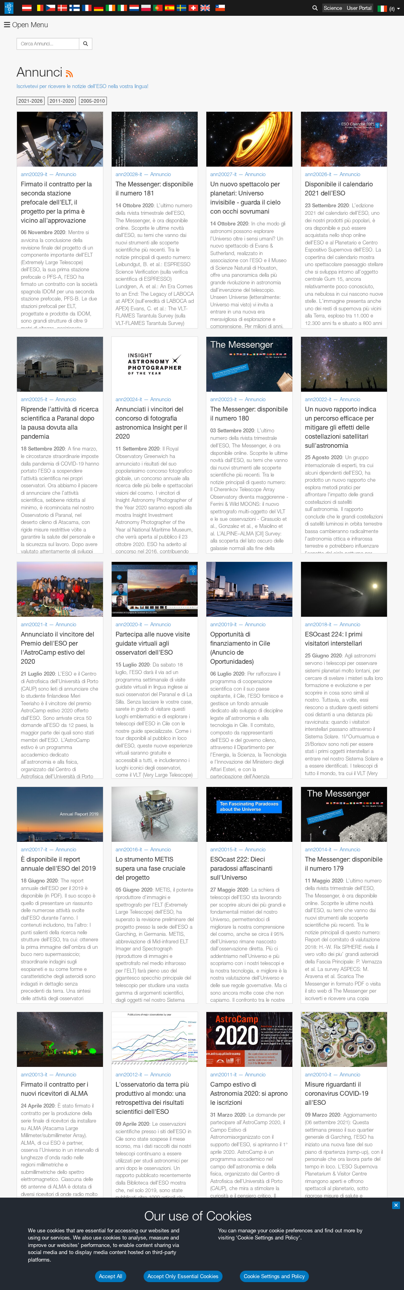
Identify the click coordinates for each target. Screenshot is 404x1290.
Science (333, 8)
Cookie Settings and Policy (274, 1276)
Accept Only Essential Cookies (183, 1276)
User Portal (359, 8)
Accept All (110, 1276)
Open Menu (29, 25)
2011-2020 (62, 101)
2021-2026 (31, 101)
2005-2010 (93, 101)
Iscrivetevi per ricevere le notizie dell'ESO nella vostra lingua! (82, 86)
